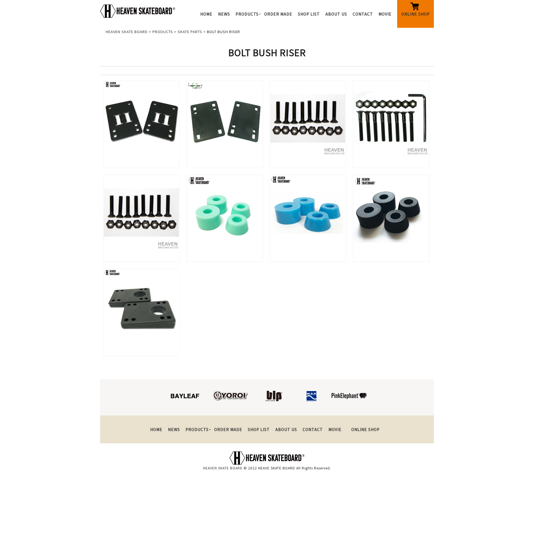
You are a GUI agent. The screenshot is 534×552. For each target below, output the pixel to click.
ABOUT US (336, 14)
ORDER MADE (278, 14)
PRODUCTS (247, 14)
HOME (206, 14)
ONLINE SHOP (415, 14)
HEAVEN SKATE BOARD (223, 468)
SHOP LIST (309, 14)
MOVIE (385, 14)
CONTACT (363, 14)
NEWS (224, 14)
